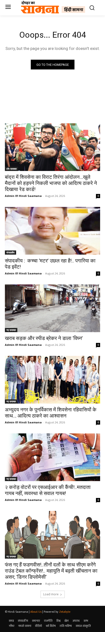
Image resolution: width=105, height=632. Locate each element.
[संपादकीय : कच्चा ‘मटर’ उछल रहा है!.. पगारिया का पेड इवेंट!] (52, 231)
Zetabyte (64, 611)
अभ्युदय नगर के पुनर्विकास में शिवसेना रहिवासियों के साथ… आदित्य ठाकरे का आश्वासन (50, 413)
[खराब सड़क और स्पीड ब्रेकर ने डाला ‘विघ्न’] (52, 308)
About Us (36, 611)
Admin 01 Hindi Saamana (23, 196)
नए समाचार (11, 330)
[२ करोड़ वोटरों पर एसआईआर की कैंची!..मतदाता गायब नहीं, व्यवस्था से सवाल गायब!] (52, 457)
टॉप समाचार (11, 168)
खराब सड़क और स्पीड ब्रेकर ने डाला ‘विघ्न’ (44, 338)
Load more (51, 594)
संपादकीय (10, 252)
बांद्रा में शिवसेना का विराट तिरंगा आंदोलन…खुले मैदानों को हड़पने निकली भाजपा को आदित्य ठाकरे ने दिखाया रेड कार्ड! (51, 183)
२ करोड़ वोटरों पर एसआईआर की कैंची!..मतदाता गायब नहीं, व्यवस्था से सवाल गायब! (48, 490)
